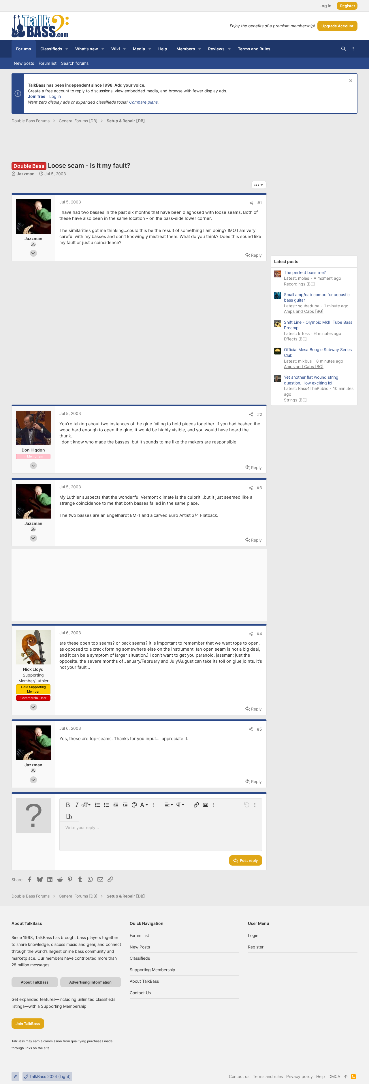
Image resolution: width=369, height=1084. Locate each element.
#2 (259, 414)
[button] (67, 49)
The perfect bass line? (305, 272)
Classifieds (140, 958)
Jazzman (26, 173)
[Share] (251, 203)
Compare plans (143, 102)
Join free (36, 96)
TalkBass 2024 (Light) (49, 1076)
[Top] (345, 1076)
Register (255, 946)
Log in (55, 96)
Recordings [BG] (299, 283)
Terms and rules (268, 1076)
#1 (259, 202)
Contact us (140, 992)
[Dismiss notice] (350, 81)
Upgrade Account (337, 26)
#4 (259, 633)
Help (320, 1076)
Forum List (139, 935)
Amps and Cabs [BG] (303, 311)
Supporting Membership (152, 969)
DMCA (334, 1076)
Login (253, 935)
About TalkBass (144, 981)
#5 (259, 729)
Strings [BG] (295, 399)
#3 (259, 487)
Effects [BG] (295, 338)
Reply (256, 255)
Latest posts (286, 261)
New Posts (140, 946)
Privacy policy (299, 1076)
